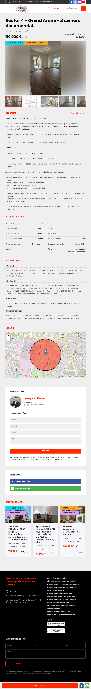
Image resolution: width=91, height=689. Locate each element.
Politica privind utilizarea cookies (61, 615)
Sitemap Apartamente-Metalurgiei (61, 581)
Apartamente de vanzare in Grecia (61, 599)
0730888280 (28, 402)
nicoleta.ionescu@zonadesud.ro (40, 1)
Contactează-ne (78, 113)
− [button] (8, 338)
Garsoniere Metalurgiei (56, 578)
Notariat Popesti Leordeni (58, 602)
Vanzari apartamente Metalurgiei (61, 596)
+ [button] (8, 335)
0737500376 (15, 1)
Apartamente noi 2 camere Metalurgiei (63, 584)
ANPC (49, 620)
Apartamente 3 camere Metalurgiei (62, 587)
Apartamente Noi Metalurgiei (59, 593)
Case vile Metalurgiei (55, 590)
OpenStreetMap (73, 376)
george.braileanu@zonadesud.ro (35, 405)
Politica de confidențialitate (58, 611)
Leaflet (64, 376)
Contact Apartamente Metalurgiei (61, 605)
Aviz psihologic (53, 608)
